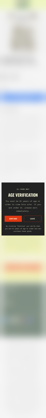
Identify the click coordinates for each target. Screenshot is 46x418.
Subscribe (22, 267)
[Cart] (43, 4)
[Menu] (4, 4)
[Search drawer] (41, 4)
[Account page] (8, 4)
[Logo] (23, 4)
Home (4, 68)
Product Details (12, 109)
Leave (32, 218)
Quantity (5, 87)
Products (13, 68)
